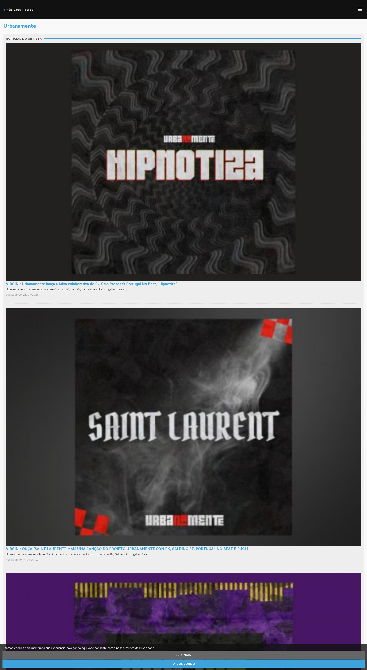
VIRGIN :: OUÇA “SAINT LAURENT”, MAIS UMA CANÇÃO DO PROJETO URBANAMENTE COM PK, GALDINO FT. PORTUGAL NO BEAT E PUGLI (127, 549)
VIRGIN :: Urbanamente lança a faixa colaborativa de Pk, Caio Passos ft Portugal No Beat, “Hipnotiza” (91, 284)
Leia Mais (183, 655)
